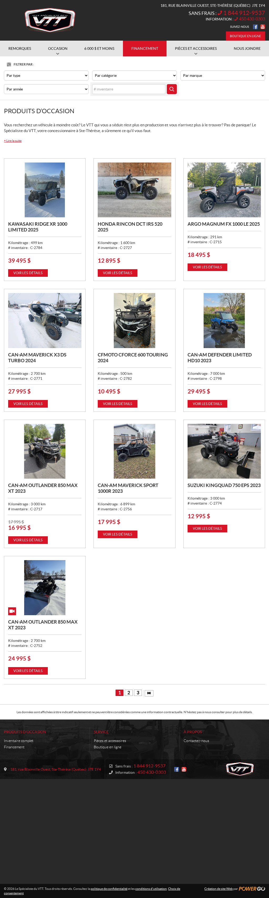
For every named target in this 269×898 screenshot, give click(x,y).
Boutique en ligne (245, 36)
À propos (193, 732)
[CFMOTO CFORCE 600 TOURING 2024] (134, 320)
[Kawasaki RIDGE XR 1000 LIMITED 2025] (44, 190)
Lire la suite (13, 140)
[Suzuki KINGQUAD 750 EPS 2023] (224, 451)
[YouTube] (262, 26)
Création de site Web (218, 888)
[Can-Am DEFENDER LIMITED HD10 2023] (224, 320)
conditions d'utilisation (151, 888)
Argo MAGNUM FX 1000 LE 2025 (224, 224)
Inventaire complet (18, 741)
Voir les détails (28, 273)
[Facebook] (255, 26)
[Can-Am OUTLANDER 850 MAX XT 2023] (44, 451)
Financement (14, 747)
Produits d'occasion (25, 732)
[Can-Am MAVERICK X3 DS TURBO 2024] (44, 320)
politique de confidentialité (109, 888)
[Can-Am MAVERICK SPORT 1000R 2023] (134, 451)
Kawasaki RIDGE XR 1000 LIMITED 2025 (37, 226)
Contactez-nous (196, 741)
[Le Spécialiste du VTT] (50, 20)
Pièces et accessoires (110, 741)
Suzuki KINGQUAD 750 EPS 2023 (224, 485)
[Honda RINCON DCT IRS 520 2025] (134, 190)
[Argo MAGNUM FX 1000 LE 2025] (224, 190)
